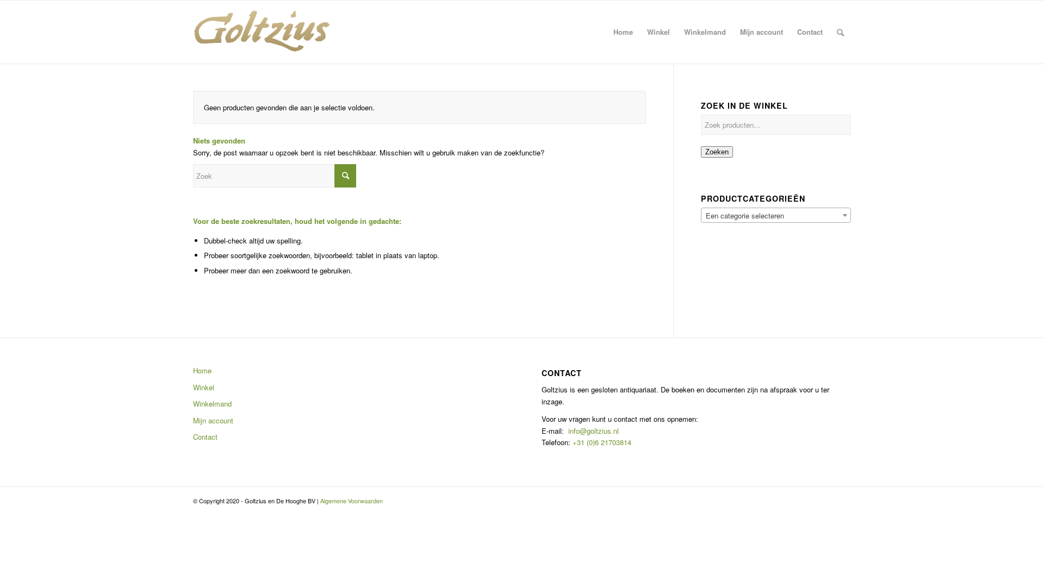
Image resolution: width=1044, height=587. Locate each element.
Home (202, 370)
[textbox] (775, 215)
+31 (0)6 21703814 (600, 442)
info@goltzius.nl (593, 431)
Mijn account (213, 420)
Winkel (203, 387)
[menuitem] (623, 32)
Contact (205, 437)
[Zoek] (840, 32)
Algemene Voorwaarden (351, 500)
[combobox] (776, 215)
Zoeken (717, 152)
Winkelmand (212, 403)
